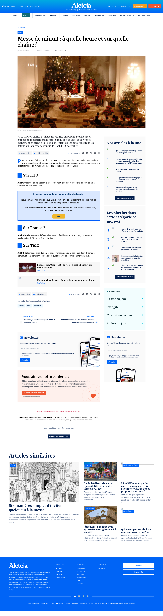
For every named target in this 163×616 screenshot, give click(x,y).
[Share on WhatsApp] (99, 153)
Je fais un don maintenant (33, 393)
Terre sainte (90, 509)
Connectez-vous (68, 428)
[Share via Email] (95, 153)
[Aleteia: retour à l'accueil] (81, 5)
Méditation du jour (119, 315)
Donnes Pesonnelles (115, 603)
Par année (101, 568)
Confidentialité (129, 603)
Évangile (113, 307)
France (88, 465)
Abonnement (81, 578)
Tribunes (65, 15)
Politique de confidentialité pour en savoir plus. (123, 357)
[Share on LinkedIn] (87, 153)
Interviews (53, 15)
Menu (15, 15)
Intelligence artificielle (130, 465)
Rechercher (36, 6)
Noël (28, 306)
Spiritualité (112, 15)
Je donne (153, 6)
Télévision (37, 306)
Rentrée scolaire (144, 15)
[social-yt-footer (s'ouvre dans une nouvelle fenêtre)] (75, 596)
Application (81, 571)
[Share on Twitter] (91, 153)
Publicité (80, 584)
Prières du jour (117, 323)
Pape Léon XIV (128, 511)
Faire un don (58, 216)
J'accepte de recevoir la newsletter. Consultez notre (48, 354)
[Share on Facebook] (83, 153)
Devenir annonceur (86, 603)
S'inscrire (25, 360)
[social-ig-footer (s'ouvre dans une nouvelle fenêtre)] (88, 596)
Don (78, 581)
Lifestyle (87, 15)
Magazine (80, 575)
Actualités (76, 15)
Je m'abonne (138, 6)
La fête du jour (116, 299)
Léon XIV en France (127, 15)
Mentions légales (72, 603)
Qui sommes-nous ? (57, 603)
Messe (21, 306)
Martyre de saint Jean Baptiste (88, 10)
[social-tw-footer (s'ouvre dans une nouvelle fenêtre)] (84, 596)
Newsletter (81, 568)
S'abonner (138, 566)
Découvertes (99, 15)
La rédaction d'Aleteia (42, 50)
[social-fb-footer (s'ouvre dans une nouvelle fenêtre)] (79, 596)
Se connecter (127, 6)
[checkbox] (20, 353)
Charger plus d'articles (125, 198)
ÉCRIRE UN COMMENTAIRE (58, 436)
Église (13, 465)
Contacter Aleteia (101, 603)
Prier (24, 15)
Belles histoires (40, 15)
